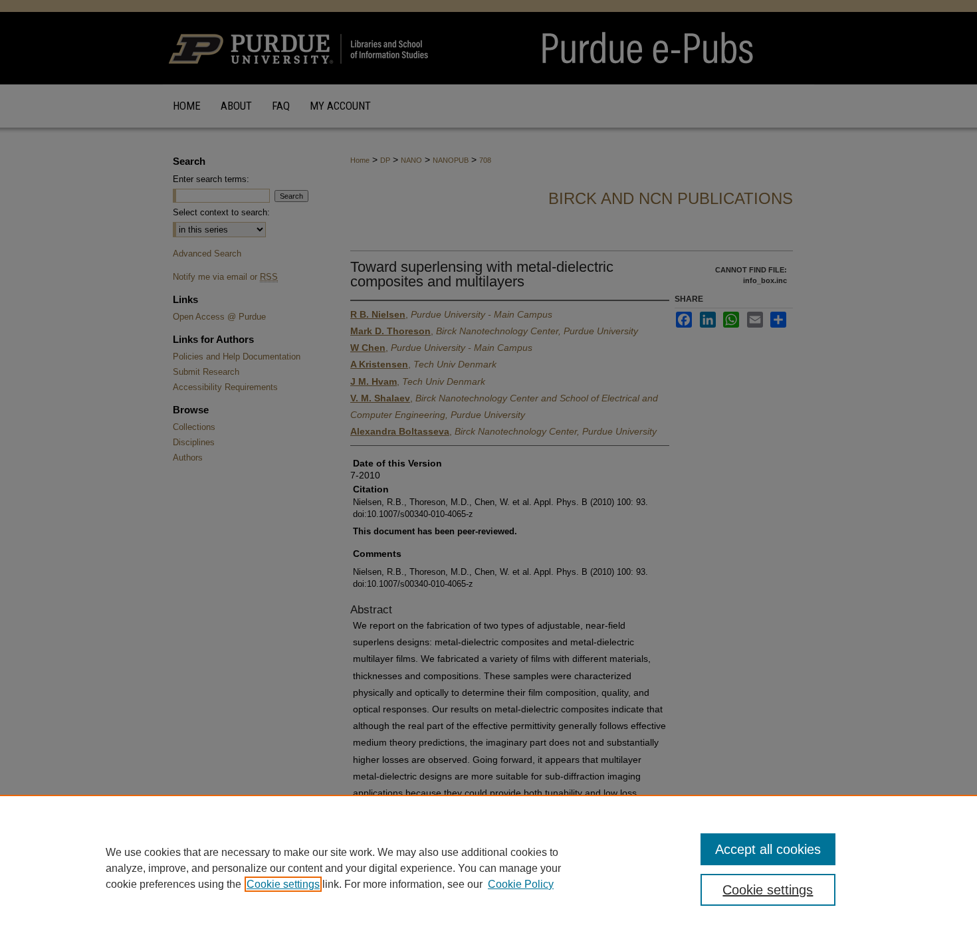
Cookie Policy (521, 884)
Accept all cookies (768, 849)
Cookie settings (283, 884)
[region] (488, 868)
